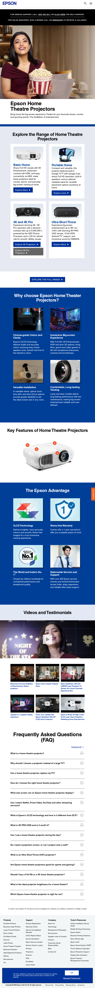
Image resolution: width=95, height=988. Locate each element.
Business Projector (10, 949)
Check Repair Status (33, 935)
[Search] (85, 3)
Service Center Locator (34, 945)
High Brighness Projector (12, 953)
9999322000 (58, 20)
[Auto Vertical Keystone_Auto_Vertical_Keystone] (57, 453)
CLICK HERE (59, 14)
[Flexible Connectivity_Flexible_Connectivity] (27, 445)
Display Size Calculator (78, 955)
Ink (4, 962)
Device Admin (75, 932)
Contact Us (93, 494)
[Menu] (91, 3)
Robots (6, 956)
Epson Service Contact (34, 942)
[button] (72, 972)
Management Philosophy (57, 930)
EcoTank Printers (9, 923)
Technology (52, 927)
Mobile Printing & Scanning (80, 929)
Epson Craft (74, 942)
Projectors (29, 952)
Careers (51, 940)
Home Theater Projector (12, 946)
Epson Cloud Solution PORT (80, 945)
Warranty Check (32, 927)
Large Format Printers (11, 930)
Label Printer (8, 943)
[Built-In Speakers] (55, 443)
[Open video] (47, 639)
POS (27, 958)
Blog (49, 948)
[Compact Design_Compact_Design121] (36, 449)
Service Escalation (32, 939)
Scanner (6, 940)
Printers (29, 948)
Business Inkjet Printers (12, 927)
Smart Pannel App (77, 939)
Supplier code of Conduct (57, 936)
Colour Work (30, 965)
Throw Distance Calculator (80, 948)
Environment (52, 933)
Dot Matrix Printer (9, 936)
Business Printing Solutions (80, 935)
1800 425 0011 (44, 14)
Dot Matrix (29, 961)
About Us (51, 923)
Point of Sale (8, 933)
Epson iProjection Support (80, 952)
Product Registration (33, 923)
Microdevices (8, 959)
